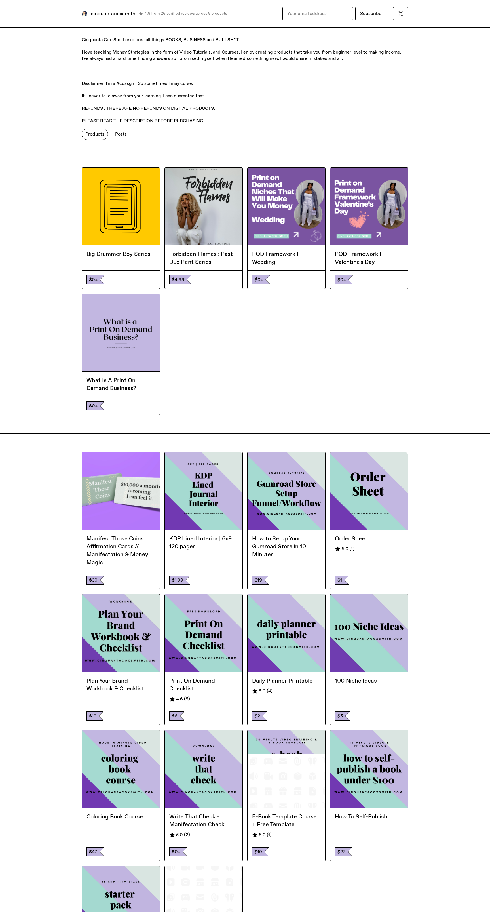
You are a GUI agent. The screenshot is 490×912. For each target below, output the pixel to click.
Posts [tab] (121, 134)
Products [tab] (94, 134)
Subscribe (370, 13)
